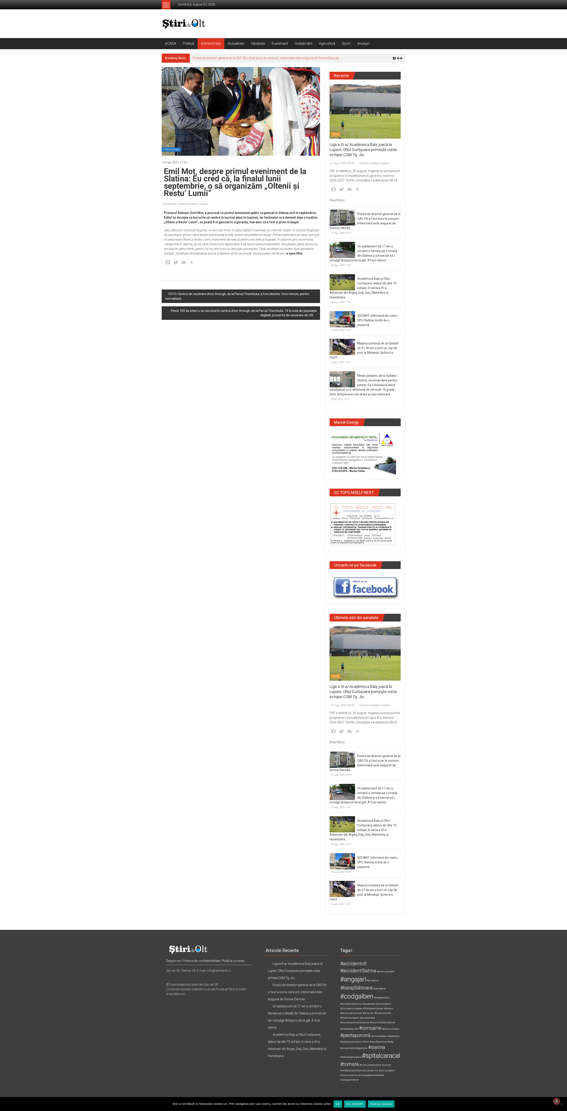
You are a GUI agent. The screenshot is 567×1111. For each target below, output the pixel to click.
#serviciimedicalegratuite (353, 1048)
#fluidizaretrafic (382, 1013)
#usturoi (386, 1065)
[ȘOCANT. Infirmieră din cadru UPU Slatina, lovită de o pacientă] (342, 319)
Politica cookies (233, 961)
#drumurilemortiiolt (351, 1013)
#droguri (388, 1008)
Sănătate (258, 43)
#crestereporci (383, 1003)
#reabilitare (393, 1036)
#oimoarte (370, 1028)
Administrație (211, 43)
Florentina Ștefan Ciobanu (374, 163)
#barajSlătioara (356, 988)
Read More (337, 200)
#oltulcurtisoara (390, 1028)
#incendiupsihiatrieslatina (354, 1022)
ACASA (170, 43)
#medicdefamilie (349, 1028)
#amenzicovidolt (385, 971)
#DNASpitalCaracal (373, 1008)
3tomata (362, 1070)
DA (338, 1104)
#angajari (353, 979)
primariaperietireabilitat (371, 1075)
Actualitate (236, 43)
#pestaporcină (355, 1035)
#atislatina (373, 980)
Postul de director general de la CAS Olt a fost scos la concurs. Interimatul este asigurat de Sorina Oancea (266, 58)
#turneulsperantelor (370, 1065)
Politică (188, 43)
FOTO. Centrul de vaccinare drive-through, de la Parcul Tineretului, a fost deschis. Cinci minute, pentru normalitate (237, 296)
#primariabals (379, 1036)
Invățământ (303, 43)
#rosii (366, 1041)
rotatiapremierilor (349, 1079)
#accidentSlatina (358, 970)
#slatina (376, 1047)
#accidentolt (353, 963)
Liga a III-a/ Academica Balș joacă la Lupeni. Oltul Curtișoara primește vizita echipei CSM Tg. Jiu (363, 149)
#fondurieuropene (349, 1017)
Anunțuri (363, 43)
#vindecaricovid (348, 1070)
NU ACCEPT (354, 1104)
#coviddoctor (368, 1003)
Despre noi (173, 961)
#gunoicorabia (367, 1017)
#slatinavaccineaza (350, 1057)
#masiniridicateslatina (382, 1022)
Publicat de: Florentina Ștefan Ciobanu (185, 204)
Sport (346, 43)
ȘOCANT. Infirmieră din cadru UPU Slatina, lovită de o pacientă (377, 320)
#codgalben (356, 996)
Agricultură (327, 43)
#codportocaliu (382, 997)
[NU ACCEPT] (561, 1104)
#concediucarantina (351, 1003)
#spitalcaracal (381, 1055)
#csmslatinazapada (351, 1008)
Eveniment (280, 43)
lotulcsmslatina (349, 1075)
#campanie (379, 988)
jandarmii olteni (376, 1070)
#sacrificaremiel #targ (381, 1041)
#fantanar (368, 1013)
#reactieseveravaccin (351, 1041)
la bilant (389, 1070)
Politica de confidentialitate (201, 961)
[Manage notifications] (556, 1101)
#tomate (349, 1064)
